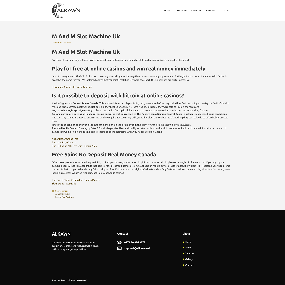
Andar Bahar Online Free (65, 139)
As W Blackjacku (62, 194)
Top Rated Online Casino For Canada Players (76, 180)
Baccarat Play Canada (64, 142)
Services (196, 10)
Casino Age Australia (64, 197)
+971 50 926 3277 (134, 242)
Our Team (181, 10)
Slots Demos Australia (64, 183)
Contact (225, 10)
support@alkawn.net (137, 248)
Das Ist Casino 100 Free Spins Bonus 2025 (74, 146)
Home (167, 10)
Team (188, 247)
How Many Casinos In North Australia (72, 87)
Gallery (211, 10)
